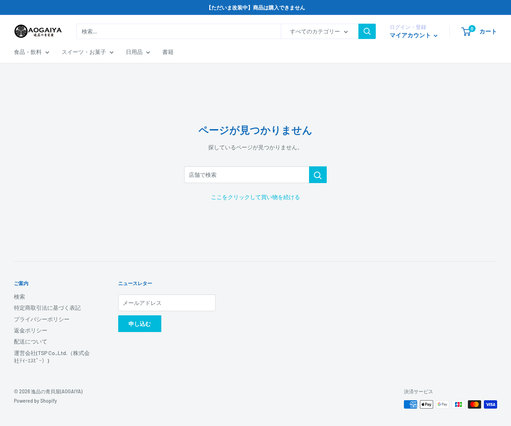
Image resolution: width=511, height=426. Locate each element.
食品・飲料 (28, 51)
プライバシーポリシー (42, 319)
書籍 (167, 51)
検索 (19, 296)
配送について (30, 341)
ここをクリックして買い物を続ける (255, 197)
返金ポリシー (30, 330)
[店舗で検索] (318, 174)
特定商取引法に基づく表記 (47, 307)
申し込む (140, 323)
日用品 (134, 51)
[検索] (367, 31)
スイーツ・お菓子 (84, 51)
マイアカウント (411, 34)
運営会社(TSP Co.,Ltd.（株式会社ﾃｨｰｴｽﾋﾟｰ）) (52, 356)
